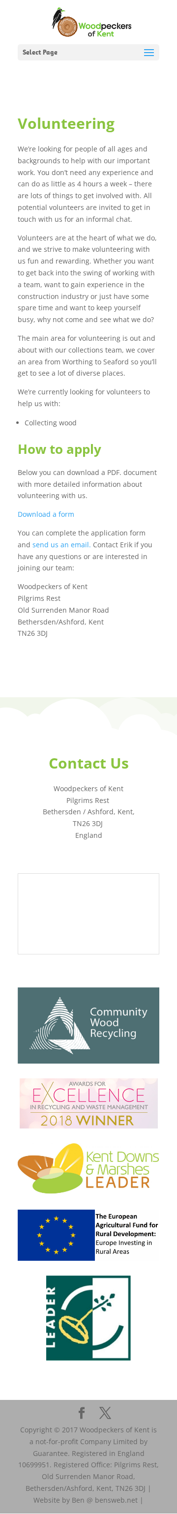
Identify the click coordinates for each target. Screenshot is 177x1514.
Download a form (47, 514)
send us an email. (62, 544)
